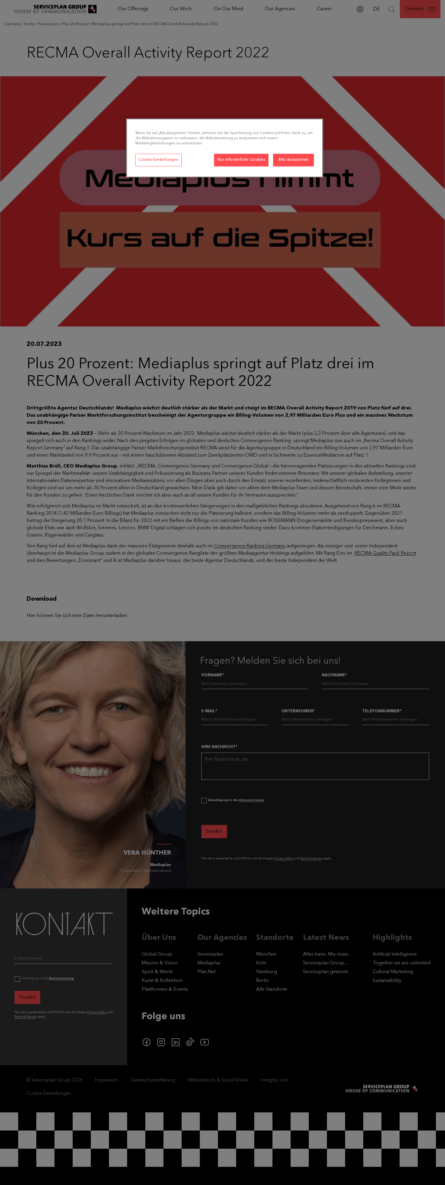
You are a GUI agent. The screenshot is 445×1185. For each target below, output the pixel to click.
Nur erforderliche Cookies (241, 160)
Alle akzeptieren (293, 160)
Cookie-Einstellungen (158, 160)
